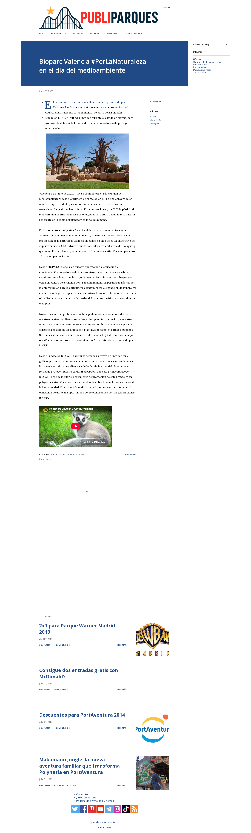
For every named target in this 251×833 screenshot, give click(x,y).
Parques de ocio (58, 33)
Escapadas (112, 33)
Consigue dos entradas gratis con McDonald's (78, 673)
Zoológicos (154, 123)
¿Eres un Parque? (87, 797)
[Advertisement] (99, 575)
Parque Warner (201, 67)
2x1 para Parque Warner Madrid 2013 (77, 628)
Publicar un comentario (64, 785)
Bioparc (153, 116)
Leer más (121, 645)
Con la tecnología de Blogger (106, 822)
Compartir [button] (155, 101)
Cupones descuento (133, 33)
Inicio (41, 33)
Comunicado (155, 120)
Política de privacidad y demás (95, 800)
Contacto (82, 794)
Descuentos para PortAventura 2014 (82, 715)
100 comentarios (61, 689)
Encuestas (78, 33)
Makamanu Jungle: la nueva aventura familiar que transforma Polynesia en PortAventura (79, 765)
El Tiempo (94, 33)
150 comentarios (61, 645)
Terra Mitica (199, 72)
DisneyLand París (202, 69)
